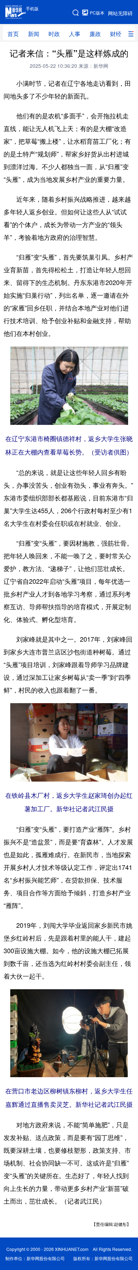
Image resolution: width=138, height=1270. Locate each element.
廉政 (95, 34)
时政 (54, 34)
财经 (115, 34)
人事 (74, 34)
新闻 (33, 34)
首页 (13, 34)
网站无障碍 (120, 13)
